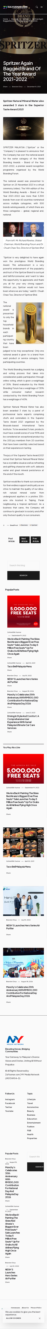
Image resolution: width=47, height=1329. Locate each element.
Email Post (14, 525)
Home (5, 19)
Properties (32, 1138)
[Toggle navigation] (41, 7)
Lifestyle (31, 1099)
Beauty (30, 1111)
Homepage (15, 1308)
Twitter (8, 1107)
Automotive (33, 1107)
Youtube (9, 1111)
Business (15, 19)
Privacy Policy (36, 1308)
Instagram (10, 1099)
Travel (30, 1103)
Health (30, 1134)
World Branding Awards (19, 369)
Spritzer (25, 19)
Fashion (30, 1126)
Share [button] (5, 86)
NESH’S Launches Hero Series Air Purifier (11, 1274)
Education (32, 1119)
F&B (29, 1130)
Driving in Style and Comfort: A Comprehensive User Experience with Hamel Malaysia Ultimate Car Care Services (23, 721)
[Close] (40, 1318)
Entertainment (34, 1122)
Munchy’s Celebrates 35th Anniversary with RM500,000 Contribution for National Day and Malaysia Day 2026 (22, 699)
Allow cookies (13, 1318)
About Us (25, 1308)
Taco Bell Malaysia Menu (19, 666)
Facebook (10, 1103)
